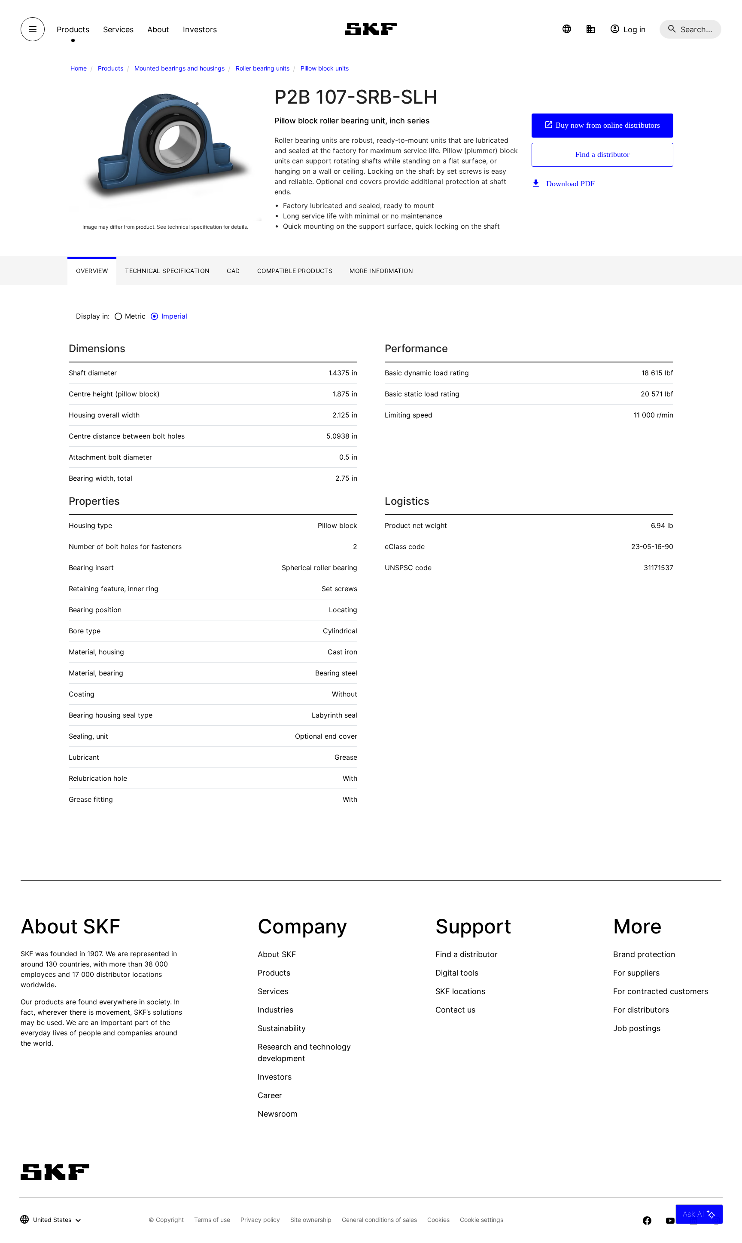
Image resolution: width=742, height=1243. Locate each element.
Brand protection (644, 954)
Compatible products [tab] (295, 270)
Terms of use (212, 1219)
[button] (567, 29)
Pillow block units (325, 68)
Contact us (455, 1009)
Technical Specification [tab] (167, 270)
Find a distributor (602, 154)
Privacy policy (260, 1219)
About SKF (277, 954)
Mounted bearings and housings (179, 68)
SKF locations (460, 991)
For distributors (641, 1009)
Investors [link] (200, 29)
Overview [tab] (92, 270)
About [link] (158, 29)
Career (270, 1095)
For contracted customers (660, 991)
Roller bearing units (262, 68)
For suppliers (636, 972)
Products (110, 68)
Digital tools (456, 972)
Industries (275, 1009)
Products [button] (73, 29)
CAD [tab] (233, 270)
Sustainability (282, 1028)
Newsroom (278, 1113)
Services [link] (118, 29)
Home (78, 68)
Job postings (636, 1028)
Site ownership (310, 1219)
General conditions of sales (379, 1219)
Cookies (438, 1219)
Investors (275, 1076)
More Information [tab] (381, 270)
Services (273, 991)
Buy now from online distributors (608, 125)
